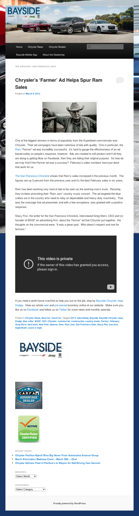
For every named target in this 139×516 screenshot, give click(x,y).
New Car (45, 317)
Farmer (105, 321)
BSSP (38, 321)
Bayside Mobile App (26, 54)
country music (92, 321)
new (46, 305)
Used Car (56, 317)
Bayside (94, 317)
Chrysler (52, 321)
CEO (44, 321)
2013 (73, 317)
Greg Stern (20, 324)
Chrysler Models (57, 46)
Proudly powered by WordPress (69, 503)
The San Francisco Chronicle (32, 176)
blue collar (28, 321)
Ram (18, 149)
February (114, 321)
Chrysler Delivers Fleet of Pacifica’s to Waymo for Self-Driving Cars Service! (57, 463)
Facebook (33, 309)
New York (44, 324)
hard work (33, 324)
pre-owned (60, 305)
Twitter (63, 309)
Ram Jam (70, 324)
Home (19, 46)
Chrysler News (35, 46)
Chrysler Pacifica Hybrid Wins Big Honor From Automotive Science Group (56, 455)
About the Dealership (54, 54)
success (113, 324)
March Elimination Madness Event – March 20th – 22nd (46, 459)
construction (77, 321)
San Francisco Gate (86, 324)
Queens (54, 324)
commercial (64, 321)
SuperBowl (20, 327)
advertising (83, 317)
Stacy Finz (102, 324)
